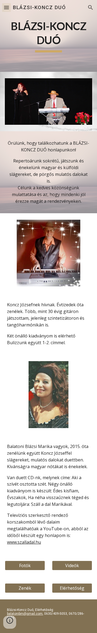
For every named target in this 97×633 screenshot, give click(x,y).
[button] (6, 7)
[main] (48, 36)
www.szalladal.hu (24, 542)
